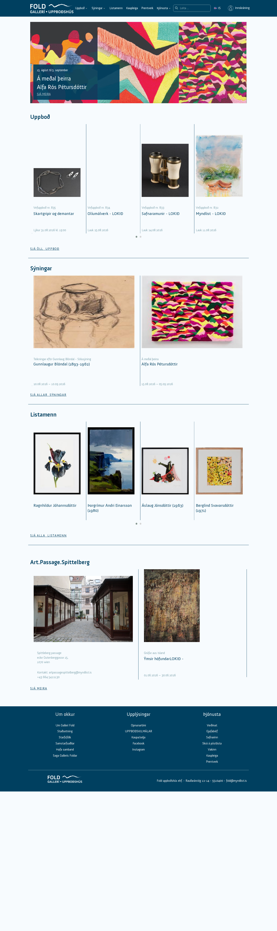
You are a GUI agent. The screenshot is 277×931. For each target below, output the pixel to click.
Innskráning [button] (241, 8)
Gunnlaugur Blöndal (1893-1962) (61, 364)
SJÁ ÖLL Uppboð (44, 249)
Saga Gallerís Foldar (65, 755)
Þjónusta (162, 8)
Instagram (138, 749)
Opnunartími (138, 725)
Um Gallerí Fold (65, 725)
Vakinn (212, 749)
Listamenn (116, 8)
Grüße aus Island (154, 653)
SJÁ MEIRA (44, 94)
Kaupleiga (132, 8)
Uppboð (80, 8)
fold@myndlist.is (236, 781)
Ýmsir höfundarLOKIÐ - (164, 658)
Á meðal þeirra (150, 359)
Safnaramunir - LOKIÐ (160, 213)
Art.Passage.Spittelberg (60, 562)
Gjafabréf (212, 731)
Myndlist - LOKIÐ (211, 213)
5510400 (217, 781)
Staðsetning (65, 731)
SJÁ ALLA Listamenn (48, 535)
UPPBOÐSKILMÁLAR (138, 731)
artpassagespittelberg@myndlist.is (70, 672)
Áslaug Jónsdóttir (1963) (162, 505)
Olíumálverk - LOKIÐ (105, 213)
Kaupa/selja (138, 737)
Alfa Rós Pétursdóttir (160, 364)
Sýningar (97, 8)
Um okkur (65, 714)
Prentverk (147, 8)
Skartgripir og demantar (53, 213)
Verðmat (212, 725)
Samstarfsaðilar (65, 743)
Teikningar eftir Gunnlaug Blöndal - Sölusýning (62, 359)
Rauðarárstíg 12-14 (197, 781)
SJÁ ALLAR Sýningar (48, 395)
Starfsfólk (65, 737)
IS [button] (217, 8)
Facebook (138, 743)
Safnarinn (212, 737)
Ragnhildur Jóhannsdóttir (54, 505)
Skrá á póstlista (212, 743)
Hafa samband (65, 749)
